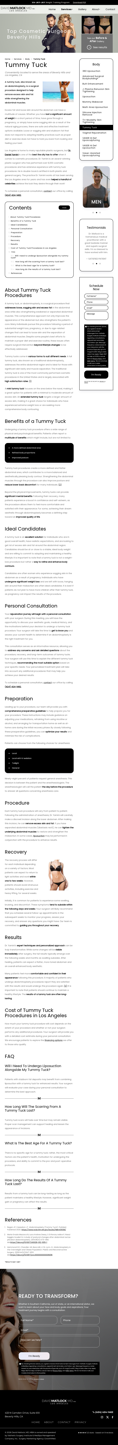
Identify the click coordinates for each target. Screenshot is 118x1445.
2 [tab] (96, 212)
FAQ (12, 252)
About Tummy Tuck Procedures (24, 217)
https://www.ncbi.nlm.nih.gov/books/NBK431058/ (43, 1229)
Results (13, 244)
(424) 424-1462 (13, 195)
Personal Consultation (20, 228)
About (95, 9)
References (15, 273)
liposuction (39, 835)
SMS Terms (91, 361)
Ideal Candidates (18, 225)
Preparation (15, 232)
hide (64, 208)
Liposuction (89, 96)
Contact (110, 9)
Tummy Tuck (90, 127)
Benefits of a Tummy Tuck (22, 221)
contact (48, 191)
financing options (54, 1040)
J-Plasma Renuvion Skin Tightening (96, 90)
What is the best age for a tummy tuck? (33, 265)
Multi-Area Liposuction (95, 107)
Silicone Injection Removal (92, 113)
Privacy (102, 381)
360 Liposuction (91, 71)
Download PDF (79, 2)
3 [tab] (100, 212)
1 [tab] (93, 212)
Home (52, 9)
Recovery (14, 240)
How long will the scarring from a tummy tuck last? (37, 261)
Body (27, 59)
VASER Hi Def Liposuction (90, 146)
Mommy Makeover (93, 101)
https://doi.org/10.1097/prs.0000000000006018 (31, 1255)
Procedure (15, 236)
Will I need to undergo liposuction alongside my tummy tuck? (39, 257)
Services (66, 9)
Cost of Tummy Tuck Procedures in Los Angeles (33, 248)
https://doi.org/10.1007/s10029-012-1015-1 (28, 1242)
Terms (86, 382)
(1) (30, 381)
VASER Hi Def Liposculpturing (91, 139)
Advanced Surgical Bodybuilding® (93, 77)
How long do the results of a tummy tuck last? (36, 269)
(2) (60, 484)
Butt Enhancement (93, 83)
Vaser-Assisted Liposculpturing (91, 154)
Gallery (82, 9)
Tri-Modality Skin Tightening (92, 121)
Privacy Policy (97, 359)
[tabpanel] (96, 187)
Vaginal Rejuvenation (94, 132)
